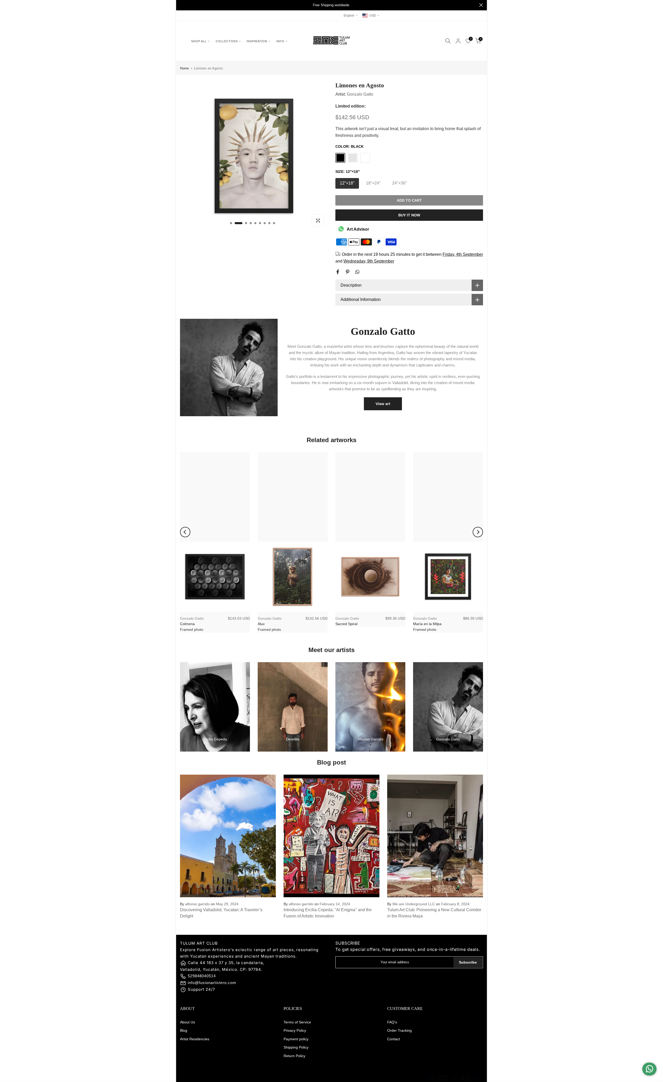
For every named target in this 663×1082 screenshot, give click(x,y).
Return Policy (294, 1056)
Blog (183, 1030)
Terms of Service (297, 1022)
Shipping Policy (296, 1047)
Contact (393, 1039)
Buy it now (409, 215)
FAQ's (392, 1022)
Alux (261, 624)
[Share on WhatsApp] (357, 272)
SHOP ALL (199, 41)
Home (184, 68)
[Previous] (185, 532)
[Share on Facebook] (337, 272)
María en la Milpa (427, 624)
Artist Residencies (194, 1039)
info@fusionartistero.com (212, 982)
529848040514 (202, 976)
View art (383, 403)
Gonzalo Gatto (360, 94)
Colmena (187, 624)
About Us (187, 1022)
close (182, 5)
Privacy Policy (295, 1030)
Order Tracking (399, 1030)
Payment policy (296, 1039)
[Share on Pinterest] (347, 272)
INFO (280, 41)
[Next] (478, 532)
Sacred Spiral (346, 624)
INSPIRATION (257, 41)
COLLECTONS (227, 41)
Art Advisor (358, 229)
